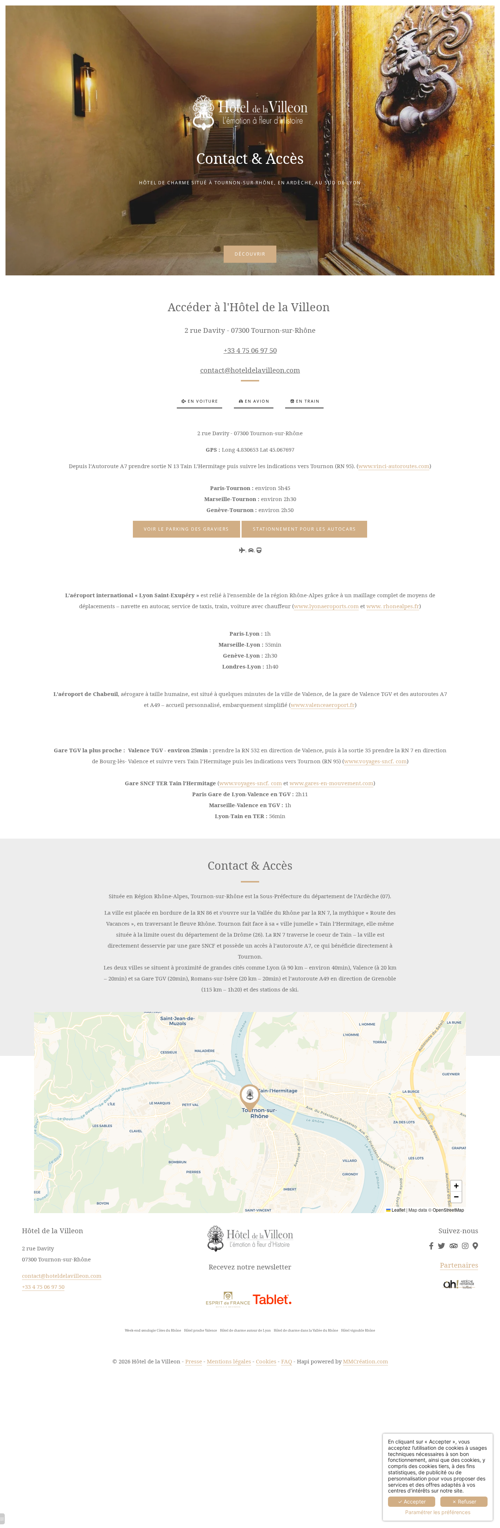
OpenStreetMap (448, 1210)
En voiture (203, 401)
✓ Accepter (412, 1501)
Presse (193, 1361)
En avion (257, 401)
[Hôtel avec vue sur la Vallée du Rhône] (272, 1298)
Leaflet (398, 1210)
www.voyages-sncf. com (375, 761)
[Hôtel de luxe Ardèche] (431, 1246)
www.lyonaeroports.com (326, 606)
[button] (250, 1098)
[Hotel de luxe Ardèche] (228, 1298)
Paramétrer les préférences (437, 1512)
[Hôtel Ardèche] (441, 1246)
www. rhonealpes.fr (392, 606)
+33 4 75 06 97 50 (250, 350)
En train (308, 401)
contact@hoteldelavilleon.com (250, 370)
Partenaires (459, 1264)
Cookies (266, 1361)
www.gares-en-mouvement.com (331, 783)
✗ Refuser (464, 1501)
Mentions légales (229, 1361)
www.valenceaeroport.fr (323, 704)
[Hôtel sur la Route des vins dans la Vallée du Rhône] (465, 1246)
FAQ (286, 1361)
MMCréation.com (365, 1361)
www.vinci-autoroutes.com (393, 466)
